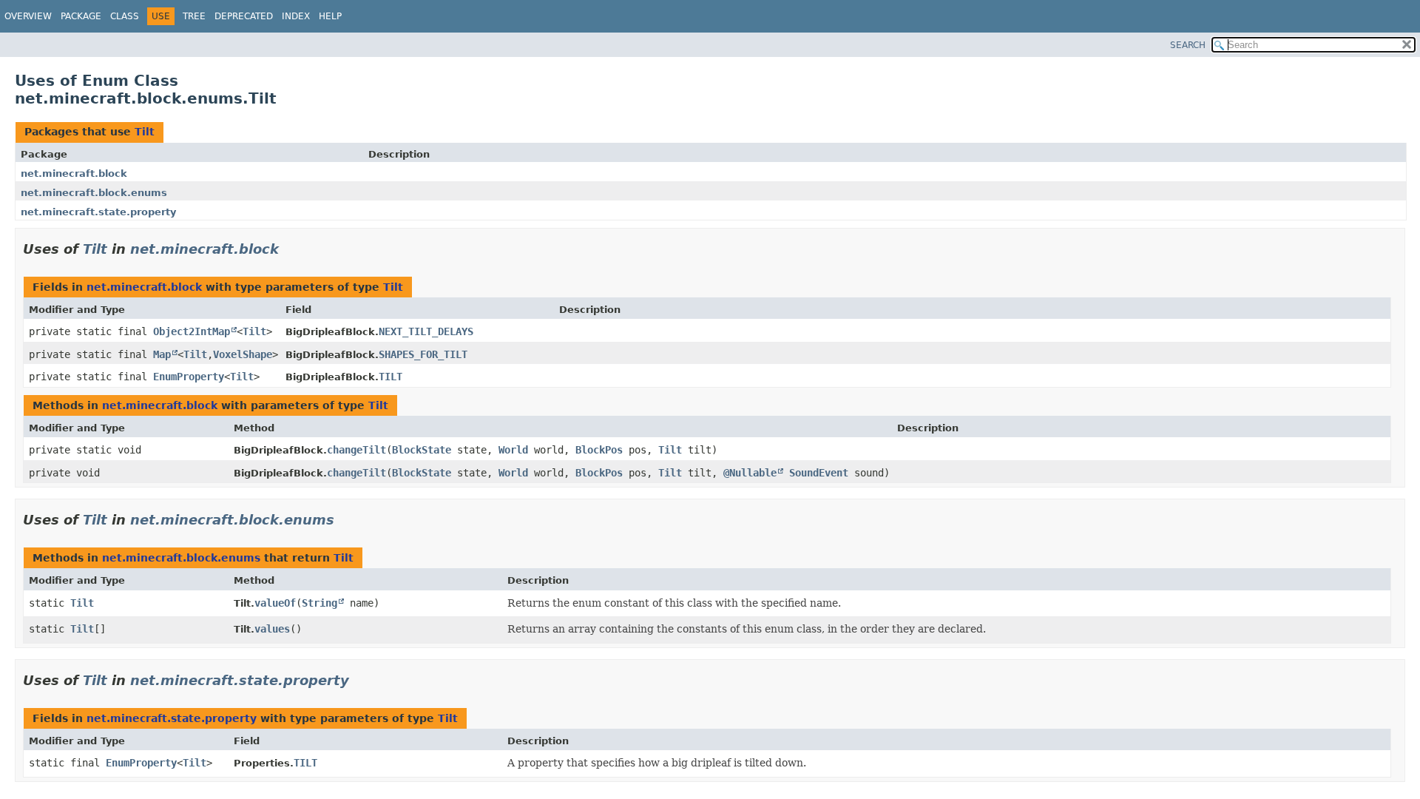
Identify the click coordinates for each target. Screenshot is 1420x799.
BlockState (421, 450)
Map (162, 354)
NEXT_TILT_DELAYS (426, 331)
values (272, 629)
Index (296, 16)
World (513, 450)
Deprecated (243, 16)
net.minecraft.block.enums (94, 192)
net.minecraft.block (74, 173)
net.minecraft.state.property (98, 212)
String (319, 603)
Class (124, 16)
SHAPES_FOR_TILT (423, 354)
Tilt (145, 132)
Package (81, 16)
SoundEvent (818, 473)
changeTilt (356, 450)
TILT (390, 376)
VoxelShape (242, 354)
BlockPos (599, 450)
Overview (28, 16)
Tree (194, 16)
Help (330, 16)
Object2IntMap (191, 331)
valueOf (275, 603)
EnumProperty (188, 376)
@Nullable (750, 473)
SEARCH (1188, 45)
